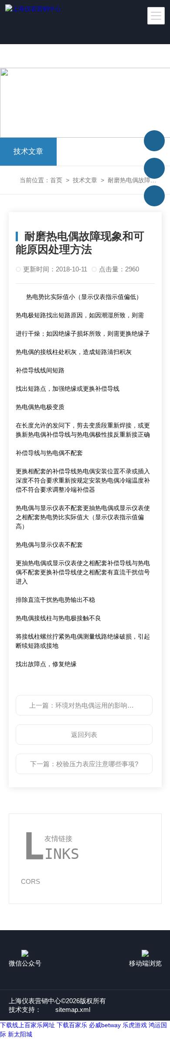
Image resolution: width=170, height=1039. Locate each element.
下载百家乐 (72, 1025)
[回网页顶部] (154, 140)
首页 (56, 180)
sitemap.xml (72, 1009)
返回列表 (84, 734)
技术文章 (28, 151)
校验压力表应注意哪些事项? (97, 764)
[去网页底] (154, 195)
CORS (30, 881)
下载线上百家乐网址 (27, 1025)
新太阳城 (20, 1034)
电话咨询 (154, 168)
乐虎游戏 (134, 1025)
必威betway (105, 1025)
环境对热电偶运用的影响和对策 (101, 705)
